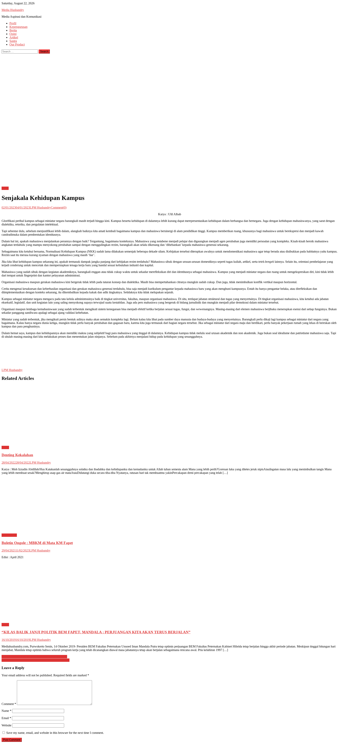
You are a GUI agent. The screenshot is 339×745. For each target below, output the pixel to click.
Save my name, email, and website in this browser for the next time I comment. (55, 732)
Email (6, 718)
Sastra (13, 41)
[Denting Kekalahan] (169, 414)
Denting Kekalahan (17, 455)
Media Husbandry (13, 10)
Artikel (13, 37)
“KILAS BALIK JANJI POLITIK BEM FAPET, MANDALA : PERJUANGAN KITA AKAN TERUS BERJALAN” (96, 632)
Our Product (17, 44)
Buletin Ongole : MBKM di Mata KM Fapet (37, 543)
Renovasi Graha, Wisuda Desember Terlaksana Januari (35, 660)
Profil (12, 23)
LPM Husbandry (40, 207)
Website (6, 725)
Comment (9, 704)
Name (6, 710)
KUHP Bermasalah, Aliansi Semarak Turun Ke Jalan (34, 656)
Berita (13, 30)
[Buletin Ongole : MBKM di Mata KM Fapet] (169, 504)
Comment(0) (59, 207)
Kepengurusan (18, 26)
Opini (12, 34)
